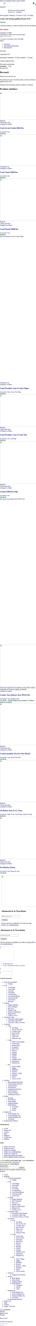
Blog (5, 1134)
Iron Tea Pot (16, 1033)
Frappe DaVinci (13, 1093)
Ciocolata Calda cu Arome (16, 1022)
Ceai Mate (11, 992)
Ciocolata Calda (9, 1017)
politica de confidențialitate (10, 925)
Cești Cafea (18, 814)
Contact (6, 1132)
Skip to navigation (6, 1)
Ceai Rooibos (12, 994)
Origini (10, 984)
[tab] (7, 44)
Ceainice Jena (14, 699)
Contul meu (7, 1137)
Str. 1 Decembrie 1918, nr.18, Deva (15, 965)
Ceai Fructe (11, 999)
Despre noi (7, 1130)
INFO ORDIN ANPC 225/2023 (14, 1157)
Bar (9, 1064)
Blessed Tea (12, 1014)
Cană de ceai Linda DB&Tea (12, 128)
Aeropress (15, 1047)
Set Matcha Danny (7, 867)
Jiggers (14, 1068)
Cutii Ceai (15, 1036)
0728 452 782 (9, 964)
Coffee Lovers (12, 1015)
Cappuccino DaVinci (14, 1089)
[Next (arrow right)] (3, 1325)
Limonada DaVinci (14, 1094)
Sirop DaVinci (12, 1086)
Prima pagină (4, 15)
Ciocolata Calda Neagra (15, 1019)
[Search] (30, 4)
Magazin (12, 15)
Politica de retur (9, 1148)
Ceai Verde (11, 989)
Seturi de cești (27, 814)
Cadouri (6, 1003)
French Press (16, 1045)
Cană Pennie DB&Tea (9, 229)
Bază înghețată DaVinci (15, 1082)
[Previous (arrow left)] (1, 1325)
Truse (14, 1077)
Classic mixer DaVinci (15, 1084)
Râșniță (14, 1054)
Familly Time (12, 1010)
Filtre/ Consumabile (18, 1042)
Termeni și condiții (10, 1150)
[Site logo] (11, 6)
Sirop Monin (12, 1101)
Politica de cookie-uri (10, 1154)
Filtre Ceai (15, 1035)
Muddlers (15, 1070)
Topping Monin (13, 1103)
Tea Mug (30, 15)
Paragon (10, 1098)
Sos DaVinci (12, 1087)
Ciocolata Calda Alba (15, 1021)
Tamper (14, 1057)
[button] (4, 166)
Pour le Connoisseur (14, 1012)
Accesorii (19, 15)
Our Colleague (12, 1007)
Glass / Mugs (16, 1066)
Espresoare (15, 1061)
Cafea (8, 392)
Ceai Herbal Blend (14, 996)
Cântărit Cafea (16, 1059)
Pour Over (15, 1049)
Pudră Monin (12, 1105)
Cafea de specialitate (10, 982)
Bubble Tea (7, 1112)
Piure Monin (12, 1100)
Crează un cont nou (6, 1321)
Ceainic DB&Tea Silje (9, 492)
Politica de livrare (9, 1146)
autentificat (12, 85)
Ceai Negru (11, 987)
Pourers (14, 1071)
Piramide (11, 1001)
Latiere (14, 1056)
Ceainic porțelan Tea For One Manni (15, 754)
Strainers (15, 1075)
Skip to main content (18, 1)
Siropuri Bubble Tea (14, 1117)
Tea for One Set (15, 757)
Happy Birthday (13, 1005)
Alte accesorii (16, 1079)
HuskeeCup (16, 1063)
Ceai (25, 15)
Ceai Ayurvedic (13, 998)
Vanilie (14, 1108)
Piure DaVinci (12, 1091)
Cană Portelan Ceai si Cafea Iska (13, 435)
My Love (11, 1008)
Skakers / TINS (17, 1073)
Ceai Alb (11, 991)
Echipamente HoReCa (11, 1121)
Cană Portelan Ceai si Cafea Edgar (14, 388)
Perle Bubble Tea (13, 1114)
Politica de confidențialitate (12, 1152)
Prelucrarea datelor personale (13, 1155)
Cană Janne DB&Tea (9, 172)
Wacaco (14, 1050)
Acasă (6, 1128)
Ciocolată (15, 1107)
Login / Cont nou (9, 1306)
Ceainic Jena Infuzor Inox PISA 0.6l (15, 695)
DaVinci (6, 1080)
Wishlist (6, 1139)
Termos (14, 1052)
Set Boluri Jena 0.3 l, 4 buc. (11, 811)
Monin (6, 1096)
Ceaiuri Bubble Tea (14, 1115)
